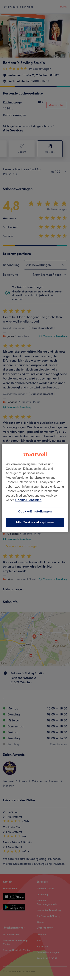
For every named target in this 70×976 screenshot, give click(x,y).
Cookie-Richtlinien (28, 500)
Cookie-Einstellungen (35, 511)
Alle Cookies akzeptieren (35, 522)
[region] (35, 488)
